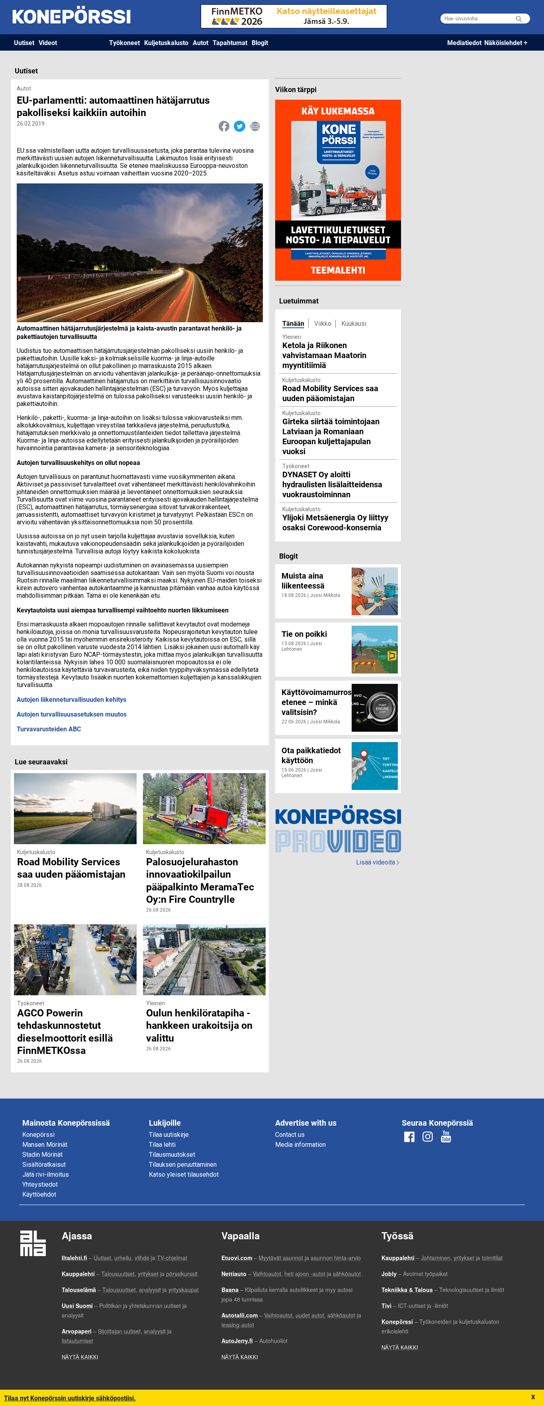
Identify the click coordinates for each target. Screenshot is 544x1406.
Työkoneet (124, 42)
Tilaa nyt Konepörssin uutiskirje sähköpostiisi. (70, 1398)
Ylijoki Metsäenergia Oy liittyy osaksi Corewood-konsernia (335, 522)
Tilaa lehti (162, 1144)
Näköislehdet (503, 42)
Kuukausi (353, 323)
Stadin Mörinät (42, 1154)
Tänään (293, 323)
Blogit (260, 42)
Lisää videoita (377, 862)
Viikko (322, 323)
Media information (300, 1144)
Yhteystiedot (40, 1184)
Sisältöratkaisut (44, 1164)
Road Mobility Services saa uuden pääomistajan (330, 393)
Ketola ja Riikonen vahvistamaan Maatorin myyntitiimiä (324, 355)
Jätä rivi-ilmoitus (45, 1174)
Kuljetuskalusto (166, 42)
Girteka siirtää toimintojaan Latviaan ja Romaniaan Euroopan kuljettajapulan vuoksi (331, 436)
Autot (200, 42)
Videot (48, 42)
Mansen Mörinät (44, 1144)
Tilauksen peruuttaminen (183, 1164)
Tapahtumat (230, 42)
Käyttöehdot (39, 1194)
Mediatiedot (464, 42)
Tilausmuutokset (172, 1154)
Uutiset (24, 42)
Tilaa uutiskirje (169, 1134)
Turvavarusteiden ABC (49, 729)
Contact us (290, 1134)
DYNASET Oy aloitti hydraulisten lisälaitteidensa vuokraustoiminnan (332, 484)
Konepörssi (38, 1134)
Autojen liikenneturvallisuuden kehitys (71, 699)
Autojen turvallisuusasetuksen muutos (72, 714)
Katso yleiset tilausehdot (184, 1174)
